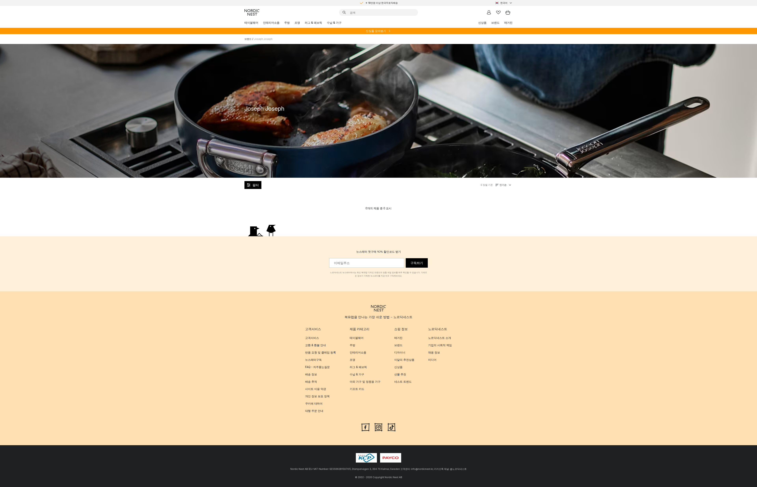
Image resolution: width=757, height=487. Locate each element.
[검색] (344, 12)
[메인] (251, 12)
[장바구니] (508, 12)
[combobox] (504, 3)
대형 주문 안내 (314, 410)
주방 (287, 22)
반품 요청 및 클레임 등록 (320, 352)
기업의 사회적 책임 (440, 345)
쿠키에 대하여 (314, 403)
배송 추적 (311, 381)
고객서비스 (312, 337)
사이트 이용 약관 (315, 389)
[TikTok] (391, 426)
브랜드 (495, 22)
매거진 (508, 22)
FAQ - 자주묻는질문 (317, 367)
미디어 (432, 359)
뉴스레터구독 (313, 359)
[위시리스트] (498, 12)
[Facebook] (365, 426)
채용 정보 (434, 352)
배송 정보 (311, 374)
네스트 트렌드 (403, 381)
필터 (256, 185)
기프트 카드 (357, 389)
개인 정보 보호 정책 (317, 396)
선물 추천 (400, 374)
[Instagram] (378, 426)
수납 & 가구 (334, 22)
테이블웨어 (251, 22)
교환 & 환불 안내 (315, 345)
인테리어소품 (271, 22)
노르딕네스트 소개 (439, 337)
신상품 (482, 22)
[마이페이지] (489, 12)
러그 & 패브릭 (313, 22)
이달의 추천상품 (404, 359)
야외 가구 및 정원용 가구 (365, 381)
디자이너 (399, 352)
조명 (297, 22)
